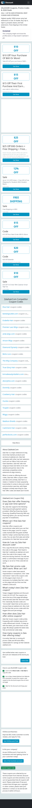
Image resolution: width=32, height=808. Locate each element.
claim (21, 786)
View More (16, 443)
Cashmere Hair (15, 428)
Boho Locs (13, 354)
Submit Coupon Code (8, 768)
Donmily (12, 387)
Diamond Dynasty (16, 347)
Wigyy (11, 414)
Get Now (16, 66)
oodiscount (7, 2)
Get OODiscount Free (11, 741)
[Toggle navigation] (28, 2)
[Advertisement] (16, 115)
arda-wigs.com (15, 334)
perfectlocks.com (16, 434)
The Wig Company (16, 361)
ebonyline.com (15, 381)
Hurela (11, 401)
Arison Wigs (13, 340)
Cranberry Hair (15, 394)
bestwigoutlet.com (16, 313)
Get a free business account (13, 761)
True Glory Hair (15, 367)
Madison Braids (15, 421)
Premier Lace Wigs (16, 327)
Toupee (12, 408)
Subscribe (25, 661)
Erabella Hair (14, 320)
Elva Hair (12, 307)
